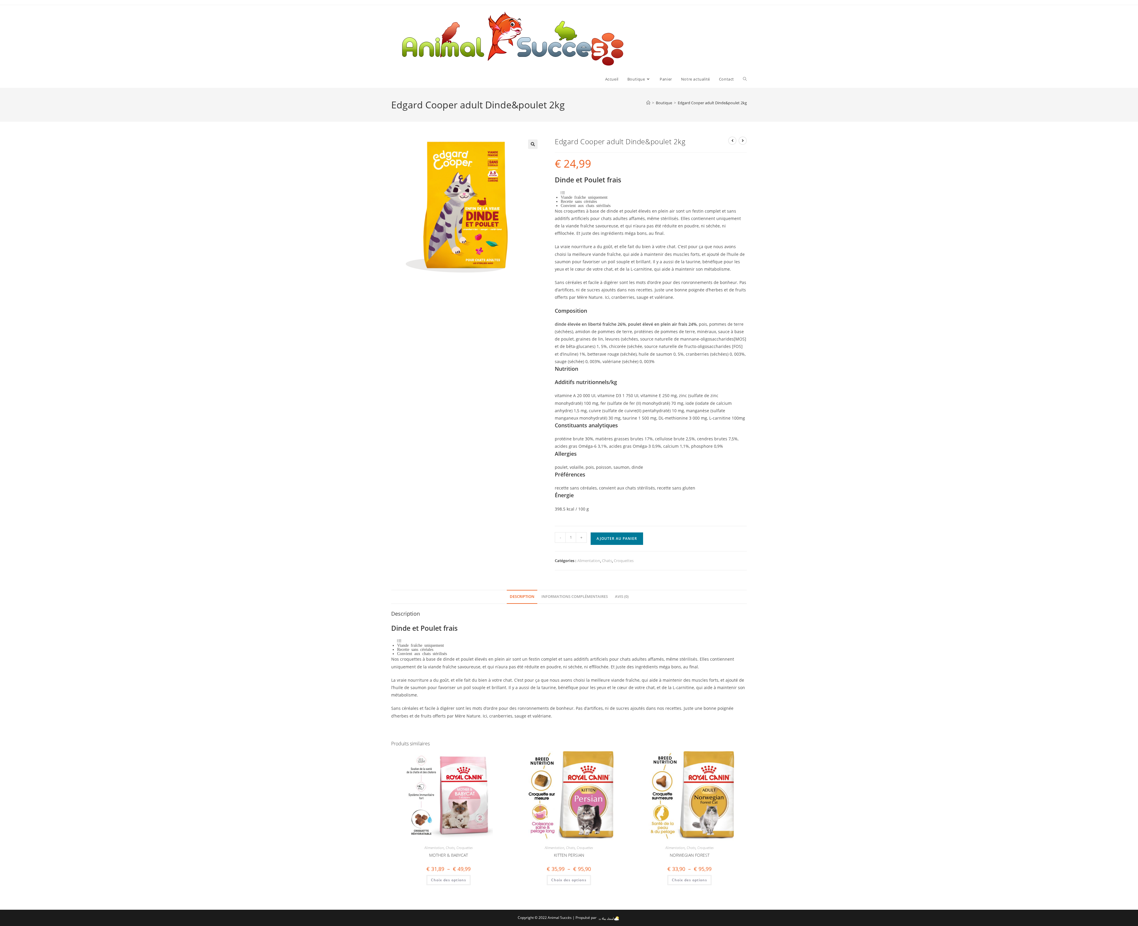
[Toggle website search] (745, 79)
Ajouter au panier (617, 538)
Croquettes (624, 560)
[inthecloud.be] (608, 917)
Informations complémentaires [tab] (574, 596)
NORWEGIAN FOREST (689, 855)
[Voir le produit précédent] (732, 141)
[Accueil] (648, 102)
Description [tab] (522, 596)
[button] (533, 144)
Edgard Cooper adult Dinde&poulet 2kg (712, 102)
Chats (607, 560)
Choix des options (448, 879)
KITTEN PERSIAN (569, 855)
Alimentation (588, 560)
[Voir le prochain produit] (743, 141)
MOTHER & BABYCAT (448, 855)
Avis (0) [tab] (622, 596)
